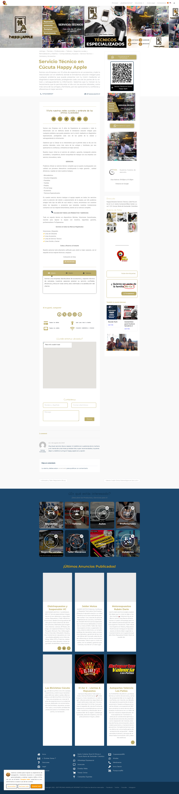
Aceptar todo (36, 786)
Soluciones (138, 3)
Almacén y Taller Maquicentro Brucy (54, 480)
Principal (115, 3)
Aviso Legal (151, 3)
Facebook (109, 787)
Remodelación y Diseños (48, 54)
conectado (62, 468)
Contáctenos (161, 3)
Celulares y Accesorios (47, 56)
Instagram (132, 787)
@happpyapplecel (93, 94)
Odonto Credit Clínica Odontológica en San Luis (121, 480)
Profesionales (59, 51)
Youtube (124, 787)
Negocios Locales (80, 51)
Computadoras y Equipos (68, 54)
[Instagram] (60, 119)
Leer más (110, 325)
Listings (42, 51)
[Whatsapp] (85, 119)
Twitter (117, 787)
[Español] (168, 3)
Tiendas (50, 51)
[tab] (52, 273)
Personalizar (12, 786)
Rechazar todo (24, 786)
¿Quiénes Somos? (126, 3)
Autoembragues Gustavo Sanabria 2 (129, 324)
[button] (59, 314)
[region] (24, 780)
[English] (170, 3)
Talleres (69, 51)
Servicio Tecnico (86, 54)
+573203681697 (47, 94)
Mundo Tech (112, 322)
